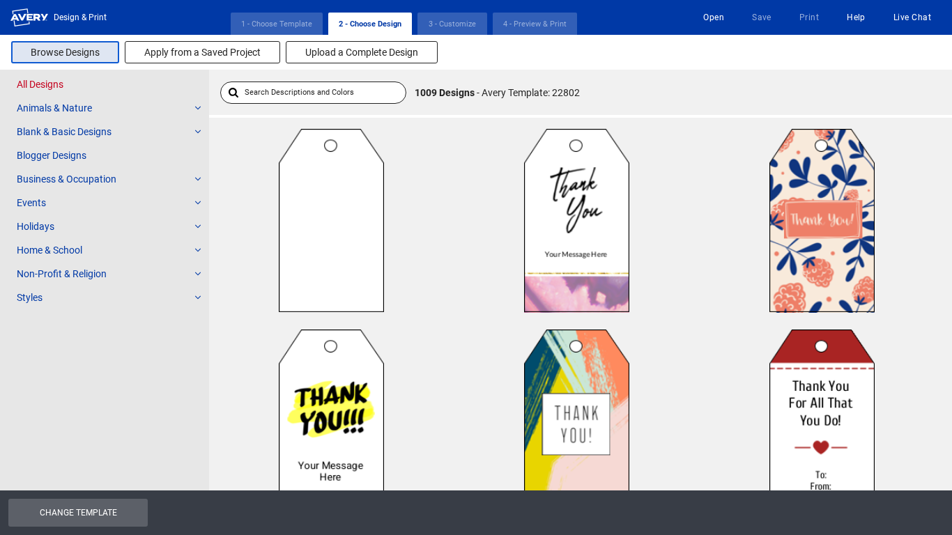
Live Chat (912, 17)
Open (713, 17)
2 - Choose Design (370, 24)
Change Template (78, 513)
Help (856, 17)
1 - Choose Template (276, 24)
